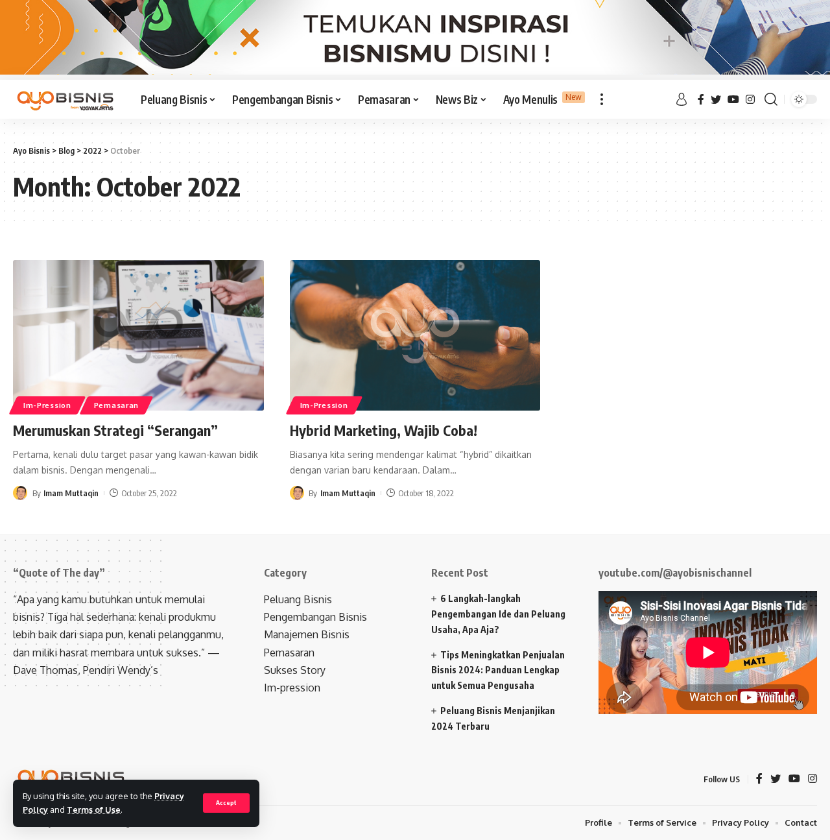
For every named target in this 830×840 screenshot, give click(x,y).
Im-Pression (47, 405)
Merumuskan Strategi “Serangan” (115, 430)
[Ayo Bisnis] (66, 99)
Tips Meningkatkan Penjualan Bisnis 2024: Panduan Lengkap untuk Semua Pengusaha (498, 670)
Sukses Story (295, 670)
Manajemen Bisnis (307, 634)
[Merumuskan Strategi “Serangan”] (138, 335)
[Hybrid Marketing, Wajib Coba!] (415, 335)
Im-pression (292, 687)
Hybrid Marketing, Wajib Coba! (383, 430)
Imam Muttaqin (71, 493)
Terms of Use (94, 809)
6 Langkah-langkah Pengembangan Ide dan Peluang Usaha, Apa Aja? (498, 614)
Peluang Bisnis (298, 599)
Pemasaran (116, 405)
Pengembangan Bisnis (315, 616)
